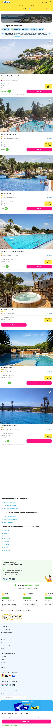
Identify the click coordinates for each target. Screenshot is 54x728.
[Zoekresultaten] (40, 2)
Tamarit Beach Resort (8, 367)
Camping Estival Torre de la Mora (11, 76)
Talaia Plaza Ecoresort (8, 309)
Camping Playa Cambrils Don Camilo (12, 251)
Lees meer (17, 36)
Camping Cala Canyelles (8, 134)
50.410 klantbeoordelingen (31, 588)
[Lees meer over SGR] (7, 578)
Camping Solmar (6, 193)
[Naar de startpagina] (5, 2)
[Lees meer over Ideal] (10, 578)
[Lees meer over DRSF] (13, 578)
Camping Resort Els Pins (9, 425)
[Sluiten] (50, 713)
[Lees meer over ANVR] (4, 578)
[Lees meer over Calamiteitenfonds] (10, 685)
